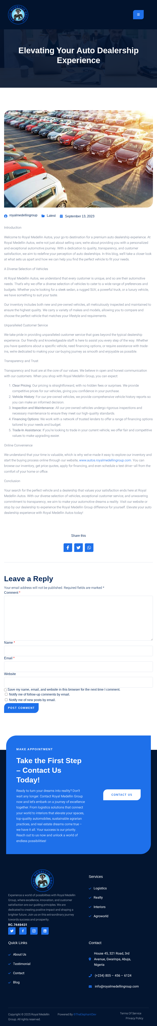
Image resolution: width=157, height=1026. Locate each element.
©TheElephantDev (84, 1014)
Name (9, 642)
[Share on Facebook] (68, 547)
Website (10, 674)
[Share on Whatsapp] (89, 547)
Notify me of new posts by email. (32, 700)
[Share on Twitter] (78, 547)
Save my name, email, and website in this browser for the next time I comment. (64, 689)
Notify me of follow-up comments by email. (39, 694)
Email (9, 658)
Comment (12, 592)
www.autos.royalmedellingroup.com (105, 460)
